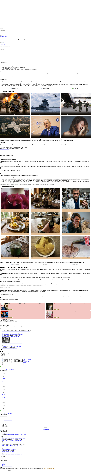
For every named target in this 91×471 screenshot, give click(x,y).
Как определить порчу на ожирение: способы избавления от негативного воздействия (16, 331)
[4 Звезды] (12, 326)
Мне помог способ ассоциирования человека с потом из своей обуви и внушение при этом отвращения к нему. (22, 433)
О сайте (3, 463)
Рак (2, 381)
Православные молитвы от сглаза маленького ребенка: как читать (12, 334)
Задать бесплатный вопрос (4, 149)
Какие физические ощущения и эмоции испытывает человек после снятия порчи (15, 443)
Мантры (24, 363)
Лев (2, 384)
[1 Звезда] (1, 326)
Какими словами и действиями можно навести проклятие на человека (13, 438)
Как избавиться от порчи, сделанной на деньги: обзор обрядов (12, 343)
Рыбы (3, 407)
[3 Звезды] (9, 326)
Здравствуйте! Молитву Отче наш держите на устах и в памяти (16, 434)
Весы (3, 391)
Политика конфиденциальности (48, 468)
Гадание (24, 362)
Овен (3, 371)
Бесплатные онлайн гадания (9, 369)
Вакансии (3, 464)
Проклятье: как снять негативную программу (9, 348)
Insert (10, 470)
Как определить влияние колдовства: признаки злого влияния (12, 454)
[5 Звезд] (15, 326)
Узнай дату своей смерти (8, 413)
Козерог (3, 400)
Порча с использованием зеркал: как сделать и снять (10, 447)
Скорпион (3, 394)
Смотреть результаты (45, 429)
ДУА (23, 364)
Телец (3, 375)
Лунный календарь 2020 (8, 420)
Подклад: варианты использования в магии (9, 449)
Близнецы (3, 378)
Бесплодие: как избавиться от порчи (8, 451)
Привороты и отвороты (27, 359)
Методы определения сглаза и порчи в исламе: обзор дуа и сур (12, 440)
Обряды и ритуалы (26, 361)
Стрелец (3, 397)
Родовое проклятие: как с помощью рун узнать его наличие (11, 346)
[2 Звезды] (5, 326)
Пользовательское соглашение (7, 466)
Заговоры (24, 358)
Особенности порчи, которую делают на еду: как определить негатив (13, 445)
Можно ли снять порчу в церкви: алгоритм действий (10, 336)
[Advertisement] (28, 14)
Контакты (3, 465)
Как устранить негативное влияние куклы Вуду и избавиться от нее (13, 344)
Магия (24, 360)
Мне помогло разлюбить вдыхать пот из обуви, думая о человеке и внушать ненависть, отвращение (21, 432)
